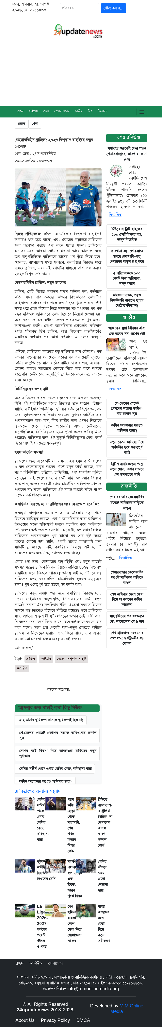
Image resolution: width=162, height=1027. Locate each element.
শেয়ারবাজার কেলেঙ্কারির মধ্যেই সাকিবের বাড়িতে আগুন (127, 502)
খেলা (46, 112)
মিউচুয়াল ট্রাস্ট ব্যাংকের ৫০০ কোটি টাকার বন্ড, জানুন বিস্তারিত (126, 234)
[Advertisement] (81, 76)
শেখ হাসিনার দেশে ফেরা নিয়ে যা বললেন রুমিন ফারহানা (126, 599)
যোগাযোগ (55, 963)
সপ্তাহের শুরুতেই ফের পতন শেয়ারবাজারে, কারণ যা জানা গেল (126, 154)
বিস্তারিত (115, 215)
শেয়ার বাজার (61, 112)
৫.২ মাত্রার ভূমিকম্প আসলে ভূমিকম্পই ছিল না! (51, 719)
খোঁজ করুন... (113, 8)
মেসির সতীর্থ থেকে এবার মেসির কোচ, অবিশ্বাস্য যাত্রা (55, 768)
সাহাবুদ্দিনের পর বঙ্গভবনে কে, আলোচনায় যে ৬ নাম (127, 619)
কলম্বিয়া (22, 668)
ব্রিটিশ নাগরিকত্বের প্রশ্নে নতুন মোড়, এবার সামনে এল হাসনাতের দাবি (127, 469)
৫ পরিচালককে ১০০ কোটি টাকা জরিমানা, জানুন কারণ (127, 278)
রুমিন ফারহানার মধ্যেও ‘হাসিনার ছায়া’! (46, 781)
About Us (25, 1020)
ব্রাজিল (30, 658)
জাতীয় (78, 112)
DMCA (83, 1020)
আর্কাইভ (36, 963)
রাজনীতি (129, 486)
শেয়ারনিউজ (128, 137)
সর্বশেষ (33, 112)
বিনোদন (102, 112)
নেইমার (46, 658)
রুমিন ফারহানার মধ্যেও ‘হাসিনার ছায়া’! (127, 428)
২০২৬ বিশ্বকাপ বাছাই (71, 658)
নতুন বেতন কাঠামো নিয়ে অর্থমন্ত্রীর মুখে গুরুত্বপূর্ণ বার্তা (127, 447)
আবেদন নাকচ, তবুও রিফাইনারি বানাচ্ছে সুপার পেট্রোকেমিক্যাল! (126, 300)
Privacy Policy (55, 1020)
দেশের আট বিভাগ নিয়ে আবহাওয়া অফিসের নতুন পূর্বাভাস (57, 753)
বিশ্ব (90, 112)
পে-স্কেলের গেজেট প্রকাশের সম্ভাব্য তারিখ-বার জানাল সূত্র (57, 735)
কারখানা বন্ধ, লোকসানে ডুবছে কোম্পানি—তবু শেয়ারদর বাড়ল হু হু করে (127, 256)
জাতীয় (128, 317)
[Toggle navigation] (141, 112)
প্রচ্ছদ (20, 112)
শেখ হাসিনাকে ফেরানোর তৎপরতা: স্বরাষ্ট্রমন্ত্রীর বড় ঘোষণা (127, 638)
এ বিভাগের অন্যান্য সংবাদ (38, 791)
